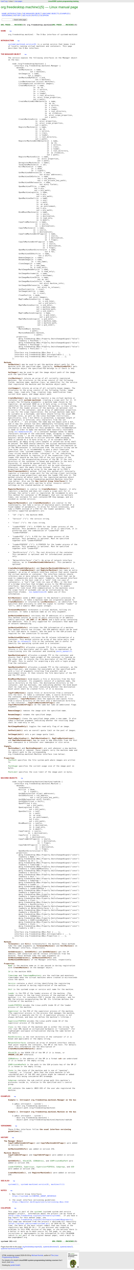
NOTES (35, 15)
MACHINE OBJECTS (51, 13)
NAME (4, 13)
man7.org (4, 1)
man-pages (18, 1)
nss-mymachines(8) (23, 432)
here (12, 1262)
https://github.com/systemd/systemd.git (29, 1224)
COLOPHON (44, 15)
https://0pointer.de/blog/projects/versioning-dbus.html (40, 1202)
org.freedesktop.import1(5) (32, 1247)
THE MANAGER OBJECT (32, 13)
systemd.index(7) (66, 1247)
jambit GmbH (15, 1265)
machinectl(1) (58, 1184)
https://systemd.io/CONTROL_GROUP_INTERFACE (34, 1196)
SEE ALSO (26, 15)
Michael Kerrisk (37, 1255)
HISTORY (17, 15)
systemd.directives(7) (51, 1247)
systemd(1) (13, 1184)
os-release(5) (24, 641)
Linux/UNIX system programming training (63, 1)
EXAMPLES (65, 13)
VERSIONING (7, 15)
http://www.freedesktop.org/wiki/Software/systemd (34, 1216)
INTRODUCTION (14, 13)
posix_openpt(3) (64, 651)
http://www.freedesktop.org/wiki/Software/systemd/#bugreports (40, 1220)
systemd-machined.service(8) (22, 44)
